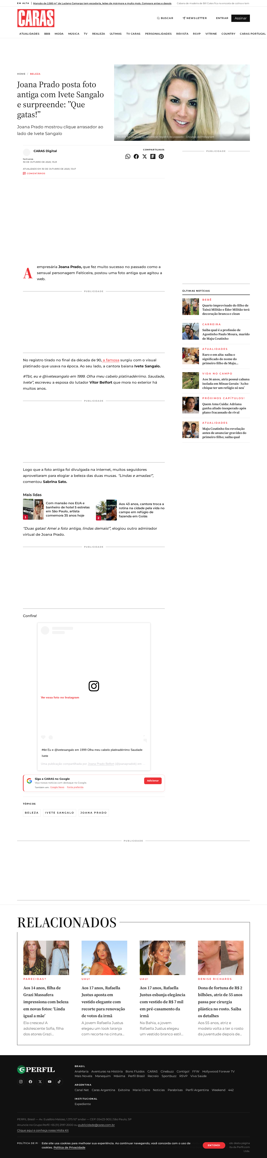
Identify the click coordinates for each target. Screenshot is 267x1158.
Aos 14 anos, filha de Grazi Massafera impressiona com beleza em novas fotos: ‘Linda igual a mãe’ (45, 1002)
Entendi (214, 1145)
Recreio (153, 1076)
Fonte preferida (75, 787)
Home (21, 74)
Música (73, 34)
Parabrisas (175, 1090)
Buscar (167, 18)
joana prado (94, 812)
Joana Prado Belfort (101, 763)
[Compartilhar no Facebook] (136, 156)
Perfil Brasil (136, 1076)
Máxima (119, 1076)
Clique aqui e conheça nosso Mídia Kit (43, 1130)
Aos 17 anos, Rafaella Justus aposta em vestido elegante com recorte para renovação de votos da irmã (103, 1002)
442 (231, 1090)
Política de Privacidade (35, 1143)
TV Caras (133, 34)
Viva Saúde (198, 1076)
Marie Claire (141, 1090)
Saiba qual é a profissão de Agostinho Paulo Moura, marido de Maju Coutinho (226, 334)
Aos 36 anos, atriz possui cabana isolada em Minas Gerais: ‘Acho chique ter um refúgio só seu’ (225, 383)
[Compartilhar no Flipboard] (152, 156)
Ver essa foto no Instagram (60, 697)
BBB (47, 34)
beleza (32, 812)
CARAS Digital (45, 151)
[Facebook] (30, 1081)
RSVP (197, 34)
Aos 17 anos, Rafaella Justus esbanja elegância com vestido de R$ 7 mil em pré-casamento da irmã (162, 1002)
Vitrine (211, 34)
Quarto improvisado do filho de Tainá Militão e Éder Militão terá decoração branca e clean (225, 309)
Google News (57, 787)
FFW (195, 1071)
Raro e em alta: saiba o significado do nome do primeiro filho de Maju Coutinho (219, 359)
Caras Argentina (103, 1090)
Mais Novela (83, 1076)
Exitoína (124, 1090)
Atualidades (29, 34)
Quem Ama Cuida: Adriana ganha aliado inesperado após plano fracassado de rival (224, 408)
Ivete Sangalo (59, 812)
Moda (59, 34)
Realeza (98, 34)
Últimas (116, 34)
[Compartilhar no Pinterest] (161, 156)
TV (85, 34)
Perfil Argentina (197, 1090)
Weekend (218, 1090)
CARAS (152, 1071)
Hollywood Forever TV (218, 1071)
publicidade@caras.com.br (96, 1124)
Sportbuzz (169, 1076)
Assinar (241, 18)
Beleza (35, 74)
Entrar (222, 18)
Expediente (83, 1104)
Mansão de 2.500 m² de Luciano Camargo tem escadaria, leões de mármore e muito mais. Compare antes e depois (102, 3)
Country (228, 34)
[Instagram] (21, 1081)
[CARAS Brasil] (36, 18)
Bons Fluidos (135, 1071)
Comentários (36, 173)
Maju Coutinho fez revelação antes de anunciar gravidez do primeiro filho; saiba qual (224, 433)
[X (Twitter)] (40, 1081)
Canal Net (82, 1090)
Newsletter (196, 18)
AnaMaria (81, 1071)
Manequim (103, 1076)
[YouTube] (49, 1081)
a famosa (110, 360)
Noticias (159, 1090)
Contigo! (183, 1071)
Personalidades (158, 34)
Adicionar (153, 780)
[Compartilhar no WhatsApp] (127, 156)
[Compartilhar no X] (144, 156)
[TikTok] (59, 1081)
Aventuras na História (107, 1071)
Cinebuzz (167, 1071)
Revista (182, 34)
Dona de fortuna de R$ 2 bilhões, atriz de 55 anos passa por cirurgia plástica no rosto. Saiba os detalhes (220, 1002)
